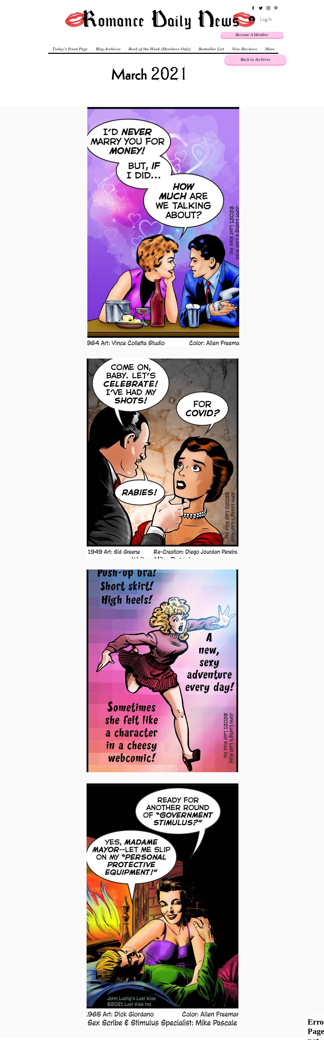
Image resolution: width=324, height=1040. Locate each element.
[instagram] (268, 8)
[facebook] (253, 8)
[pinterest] (275, 8)
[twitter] (260, 8)
